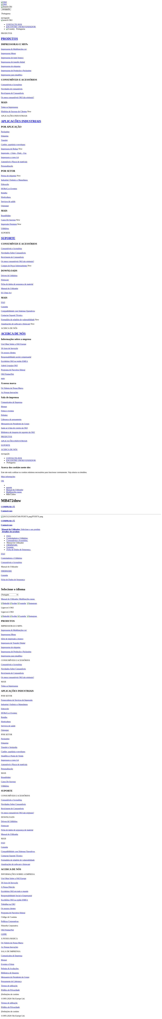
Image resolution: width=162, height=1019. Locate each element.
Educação (5, 184)
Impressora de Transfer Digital (13, 643)
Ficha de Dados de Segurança (18, 549)
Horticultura (6, 197)
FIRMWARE (12, 545)
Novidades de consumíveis (11, 89)
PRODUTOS (9, 38)
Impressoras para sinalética (11, 75)
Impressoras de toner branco (12, 58)
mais (3, 378)
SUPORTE (8, 238)
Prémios (4, 415)
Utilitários (5, 228)
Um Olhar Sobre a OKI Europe (13, 344)
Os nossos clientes (8, 353)
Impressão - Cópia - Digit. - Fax (13, 153)
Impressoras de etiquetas (10, 66)
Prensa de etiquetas (8, 176)
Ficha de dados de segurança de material (17, 284)
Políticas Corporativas (9, 921)
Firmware (5, 280)
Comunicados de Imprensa (11, 402)
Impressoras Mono (8, 53)
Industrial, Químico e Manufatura (14, 180)
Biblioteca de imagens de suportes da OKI (18, 432)
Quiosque (5, 206)
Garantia (4, 307)
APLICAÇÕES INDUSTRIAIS (21, 121)
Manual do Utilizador (9, 288)
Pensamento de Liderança (11, 981)
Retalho (4, 193)
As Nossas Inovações (9, 392)
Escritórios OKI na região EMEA (14, 361)
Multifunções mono (14, 492)
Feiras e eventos (7, 411)
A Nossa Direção (8, 887)
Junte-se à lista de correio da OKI (14, 428)
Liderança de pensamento (11, 419)
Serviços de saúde (8, 201)
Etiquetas (4, 136)
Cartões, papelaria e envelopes (13, 144)
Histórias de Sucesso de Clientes (14, 111)
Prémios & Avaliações (10, 969)
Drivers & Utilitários (9, 276)
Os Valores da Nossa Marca (12, 388)
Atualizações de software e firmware (15, 324)
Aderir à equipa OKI (9, 365)
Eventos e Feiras (7, 964)
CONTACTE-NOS (14, 24)
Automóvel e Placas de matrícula (14, 162)
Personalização (7, 166)
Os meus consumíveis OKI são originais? (17, 97)
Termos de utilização (9, 986)
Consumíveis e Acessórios (11, 85)
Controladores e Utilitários (17, 538)
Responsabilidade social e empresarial (16, 357)
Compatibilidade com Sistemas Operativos (18, 311)
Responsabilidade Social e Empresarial (16, 896)
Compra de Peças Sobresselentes (14, 266)
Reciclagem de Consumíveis (12, 93)
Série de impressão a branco (12, 639)
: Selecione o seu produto (21, 529)
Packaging (5, 132)
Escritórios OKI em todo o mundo (14, 891)
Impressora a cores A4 (10, 157)
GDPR (4, 934)
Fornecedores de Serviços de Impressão (17, 700)
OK (2, 481)
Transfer (4, 140)
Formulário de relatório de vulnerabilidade (18, 320)
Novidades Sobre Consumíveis (13, 253)
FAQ (3, 302)
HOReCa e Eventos (9, 189)
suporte (9, 487)
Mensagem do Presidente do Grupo (15, 424)
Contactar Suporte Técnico (11, 315)
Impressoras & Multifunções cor (14, 49)
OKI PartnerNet (7, 374)
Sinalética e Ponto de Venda (12, 756)
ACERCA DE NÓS (13, 333)
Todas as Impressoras (9, 107)
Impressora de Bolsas (9, 149)
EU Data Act (6, 293)
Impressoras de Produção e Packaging (16, 71)
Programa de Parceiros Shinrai (13, 370)
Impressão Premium (9, 224)
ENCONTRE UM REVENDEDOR (21, 27)
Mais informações (8, 477)
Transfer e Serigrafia (9, 747)
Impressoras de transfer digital (13, 62)
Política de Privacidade (10, 990)
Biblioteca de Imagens (10, 973)
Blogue (4, 407)
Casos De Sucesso (8, 220)
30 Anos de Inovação (9, 348)
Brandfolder (6, 216)
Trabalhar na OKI (8, 904)
